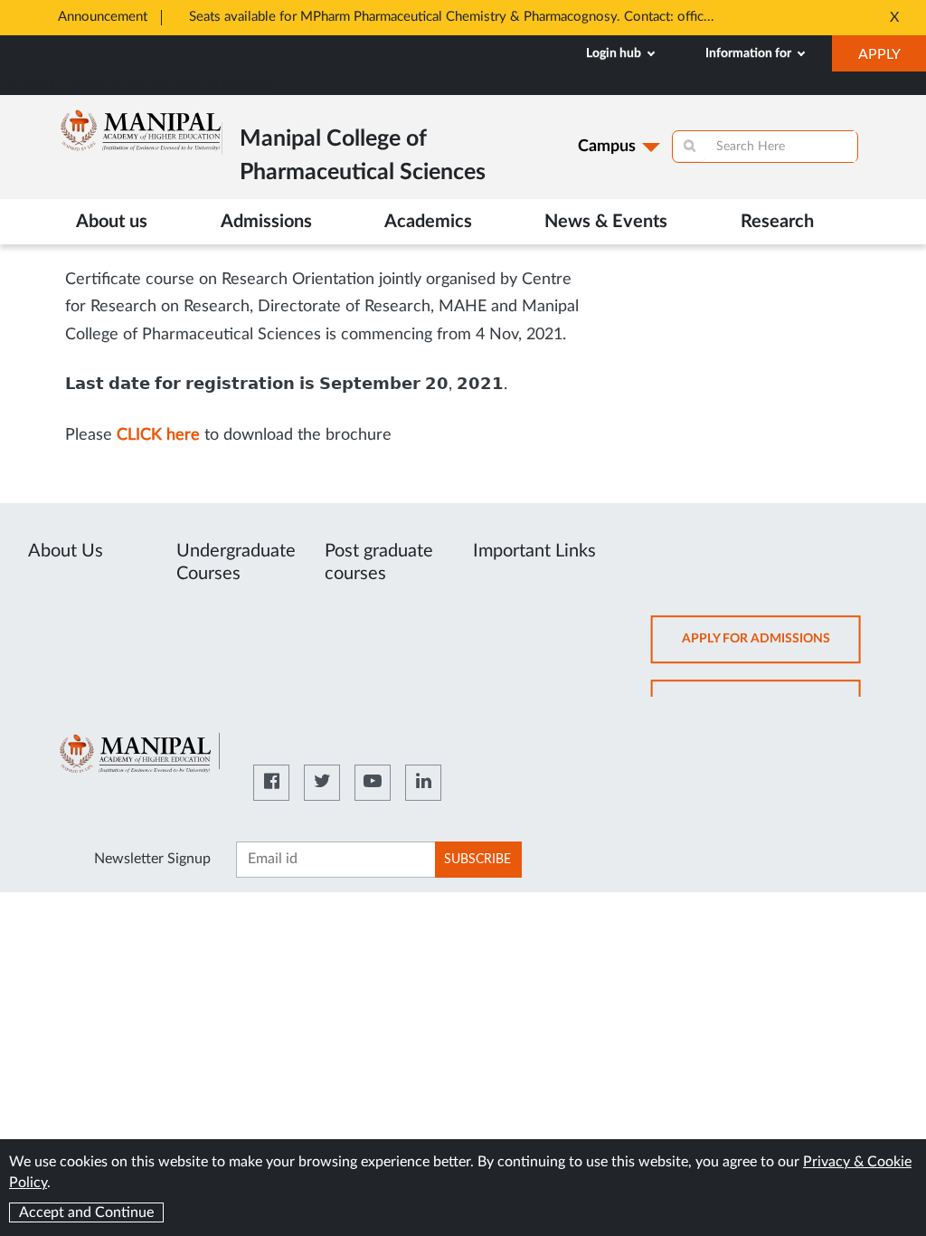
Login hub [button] (615, 53)
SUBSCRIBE (477, 859)
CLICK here (158, 435)
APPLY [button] (892, 58)
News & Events (605, 222)
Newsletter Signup (152, 858)
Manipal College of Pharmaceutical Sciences (139, 85)
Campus (607, 146)
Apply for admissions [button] (771, 647)
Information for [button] (749, 53)
